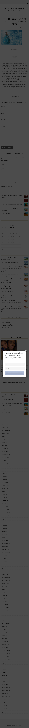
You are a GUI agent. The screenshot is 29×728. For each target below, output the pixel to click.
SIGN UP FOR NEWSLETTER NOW (14, 372)
